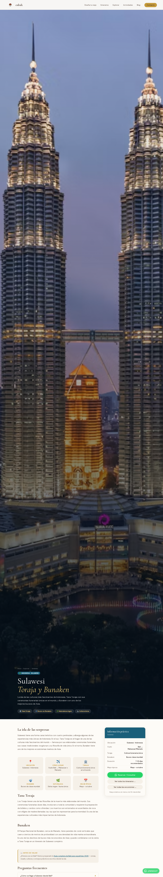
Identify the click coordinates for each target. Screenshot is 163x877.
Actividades (128, 5)
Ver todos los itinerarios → (125, 781)
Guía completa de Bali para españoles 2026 (71, 856)
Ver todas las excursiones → (125, 787)
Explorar (116, 5)
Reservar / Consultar (126, 775)
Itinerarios (104, 5)
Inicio (19, 669)
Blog (138, 5)
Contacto (151, 5)
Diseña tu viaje (90, 5)
